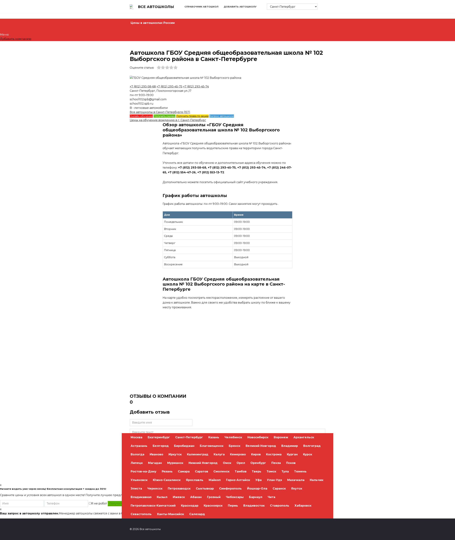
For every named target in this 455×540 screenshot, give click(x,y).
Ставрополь (279, 505)
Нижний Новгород (203, 463)
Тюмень (300, 471)
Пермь (233, 505)
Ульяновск (139, 480)
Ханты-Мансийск (170, 514)
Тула (285, 471)
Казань (213, 437)
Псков (291, 463)
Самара (184, 471)
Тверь (256, 471)
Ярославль (194, 480)
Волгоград (312, 446)
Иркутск (175, 454)
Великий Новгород (261, 446)
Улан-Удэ (274, 480)
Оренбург (258, 463)
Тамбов (241, 471)
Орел (241, 463)
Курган (292, 454)
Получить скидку (164, 116)
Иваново (156, 454)
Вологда (137, 454)
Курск (307, 454)
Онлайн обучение (141, 116)
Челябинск (233, 437)
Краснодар (189, 505)
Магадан (155, 463)
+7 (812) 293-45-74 (196, 86)
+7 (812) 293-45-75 (169, 86)
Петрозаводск (179, 488)
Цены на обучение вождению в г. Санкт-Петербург (168, 120)
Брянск (234, 446)
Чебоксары (235, 497)
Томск (271, 471)
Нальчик (316, 480)
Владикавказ (141, 497)
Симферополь (230, 488)
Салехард (197, 514)
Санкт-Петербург (189, 437)
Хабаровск (303, 505)
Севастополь (141, 514)
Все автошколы (156, 7)
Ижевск (179, 497)
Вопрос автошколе (221, 116)
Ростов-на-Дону (143, 471)
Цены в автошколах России (153, 23)
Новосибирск (257, 437)
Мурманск (175, 463)
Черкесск (154, 488)
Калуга (219, 454)
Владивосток (254, 505)
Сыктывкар (205, 488)
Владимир (289, 446)
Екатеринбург (159, 437)
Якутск (296, 488)
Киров (256, 454)
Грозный (214, 497)
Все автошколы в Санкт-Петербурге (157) (160, 112)
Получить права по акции (192, 116)
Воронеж (281, 437)
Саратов (201, 471)
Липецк (137, 463)
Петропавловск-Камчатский (153, 505)
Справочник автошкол (201, 6)
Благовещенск (211, 446)
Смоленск (221, 471)
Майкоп (215, 480)
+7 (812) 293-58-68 (143, 86)
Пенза (276, 463)
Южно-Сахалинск (167, 480)
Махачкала (295, 480)
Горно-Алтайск (238, 480)
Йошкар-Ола (257, 488)
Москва (136, 437)
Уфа (258, 480)
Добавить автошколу (240, 6)
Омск (227, 463)
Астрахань (139, 446)
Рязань (167, 471)
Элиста (136, 488)
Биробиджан (184, 446)
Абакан (196, 497)
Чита (271, 497)
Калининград (197, 454)
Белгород (161, 446)
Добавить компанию (15, 39)
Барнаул (255, 497)
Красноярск (213, 505)
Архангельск (303, 437)
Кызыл (162, 497)
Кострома (274, 454)
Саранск (279, 488)
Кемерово (238, 454)
